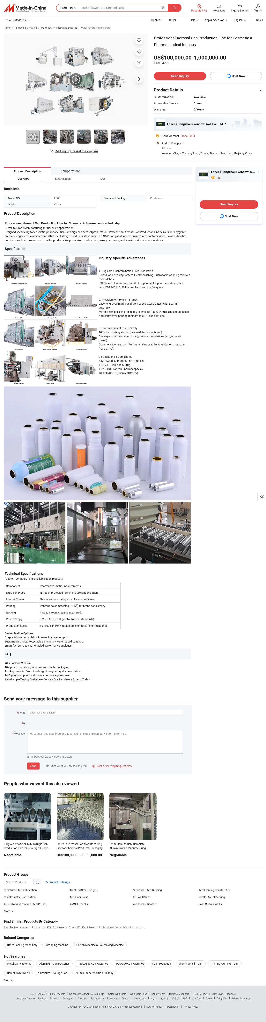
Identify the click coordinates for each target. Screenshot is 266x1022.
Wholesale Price (138, 993)
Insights (231, 993)
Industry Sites (158, 993)
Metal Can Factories (19, 963)
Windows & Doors (143, 904)
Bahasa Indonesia (241, 998)
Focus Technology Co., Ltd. (107, 1006)
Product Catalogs (59, 882)
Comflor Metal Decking (211, 897)
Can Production (161, 963)
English (42, 998)
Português (68, 998)
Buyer (172, 20)
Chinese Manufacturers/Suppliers (86, 993)
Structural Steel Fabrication (20, 890)
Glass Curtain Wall (209, 904)
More (7, 980)
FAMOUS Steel (77, 904)
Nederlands (140, 998)
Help (192, 20)
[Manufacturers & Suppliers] (25, 8)
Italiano (114, 998)
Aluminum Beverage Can (52, 973)
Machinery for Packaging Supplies (59, 27)
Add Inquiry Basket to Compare (76, 151)
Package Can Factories (130, 963)
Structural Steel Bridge (82, 890)
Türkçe (209, 998)
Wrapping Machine (57, 945)
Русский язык (98, 998)
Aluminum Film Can (191, 963)
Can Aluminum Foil (18, 973)
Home (7, 27)
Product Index (200, 993)
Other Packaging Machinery (95, 27)
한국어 (164, 998)
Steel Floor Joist (78, 897)
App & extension (214, 20)
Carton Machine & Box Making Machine (100, 945)
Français (82, 998)
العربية (154, 998)
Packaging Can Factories (93, 963)
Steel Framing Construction (214, 890)
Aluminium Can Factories (54, 963)
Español (54, 998)
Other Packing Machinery (22, 945)
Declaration (173, 1006)
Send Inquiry (180, 76)
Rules (259, 20)
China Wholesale (117, 993)
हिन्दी (185, 998)
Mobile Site (217, 993)
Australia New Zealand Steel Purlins (25, 904)
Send (33, 766)
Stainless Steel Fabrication (20, 897)
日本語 (175, 998)
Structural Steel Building (147, 890)
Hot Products (38, 993)
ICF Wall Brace (141, 897)
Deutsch (126, 998)
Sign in (258, 10)
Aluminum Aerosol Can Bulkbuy (94, 973)
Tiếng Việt (222, 998)
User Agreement (154, 1006)
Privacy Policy (190, 1006)
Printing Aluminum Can (225, 963)
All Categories (17, 20)
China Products (57, 993)
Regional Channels (179, 993)
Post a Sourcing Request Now (112, 766)
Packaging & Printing (26, 27)
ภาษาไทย (197, 998)
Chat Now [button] (238, 76)
